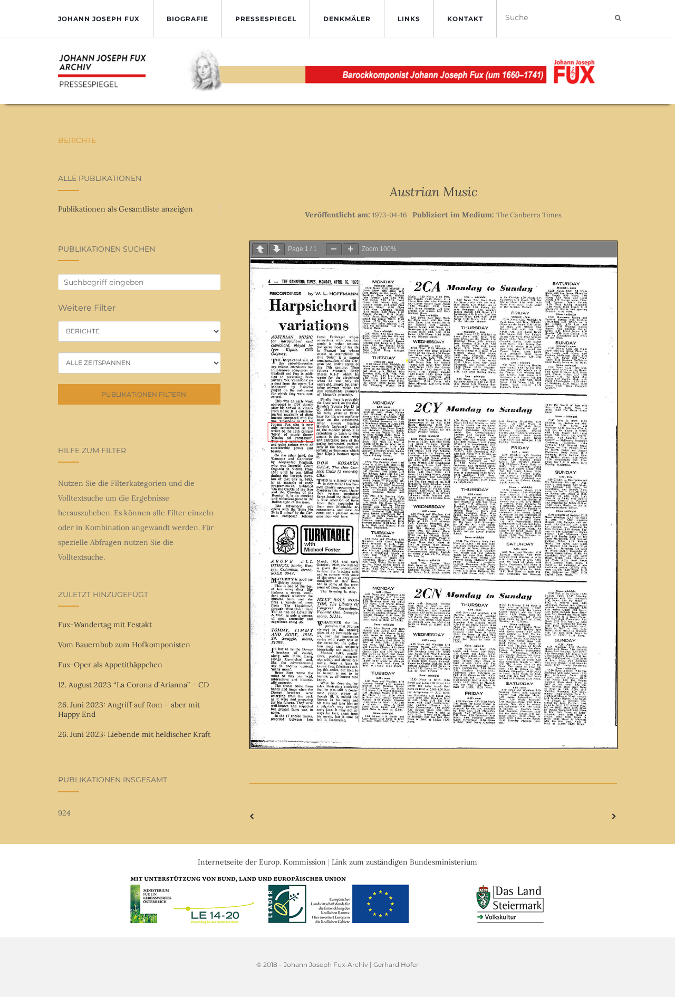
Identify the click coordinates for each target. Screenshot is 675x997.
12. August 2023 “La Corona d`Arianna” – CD (133, 684)
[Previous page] (260, 249)
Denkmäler (347, 19)
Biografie (187, 19)
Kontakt (465, 19)
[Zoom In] (351, 249)
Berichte (77, 140)
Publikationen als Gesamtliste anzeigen (125, 209)
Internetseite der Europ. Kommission (262, 862)
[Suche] (618, 18)
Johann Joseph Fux (99, 19)
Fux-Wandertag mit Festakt (105, 624)
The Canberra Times (529, 214)
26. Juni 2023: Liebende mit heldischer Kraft (134, 734)
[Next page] (277, 249)
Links (409, 19)
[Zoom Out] (334, 249)
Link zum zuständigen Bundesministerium (404, 862)
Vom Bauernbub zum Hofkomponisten (124, 644)
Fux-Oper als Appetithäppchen (110, 664)
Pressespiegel (265, 19)
